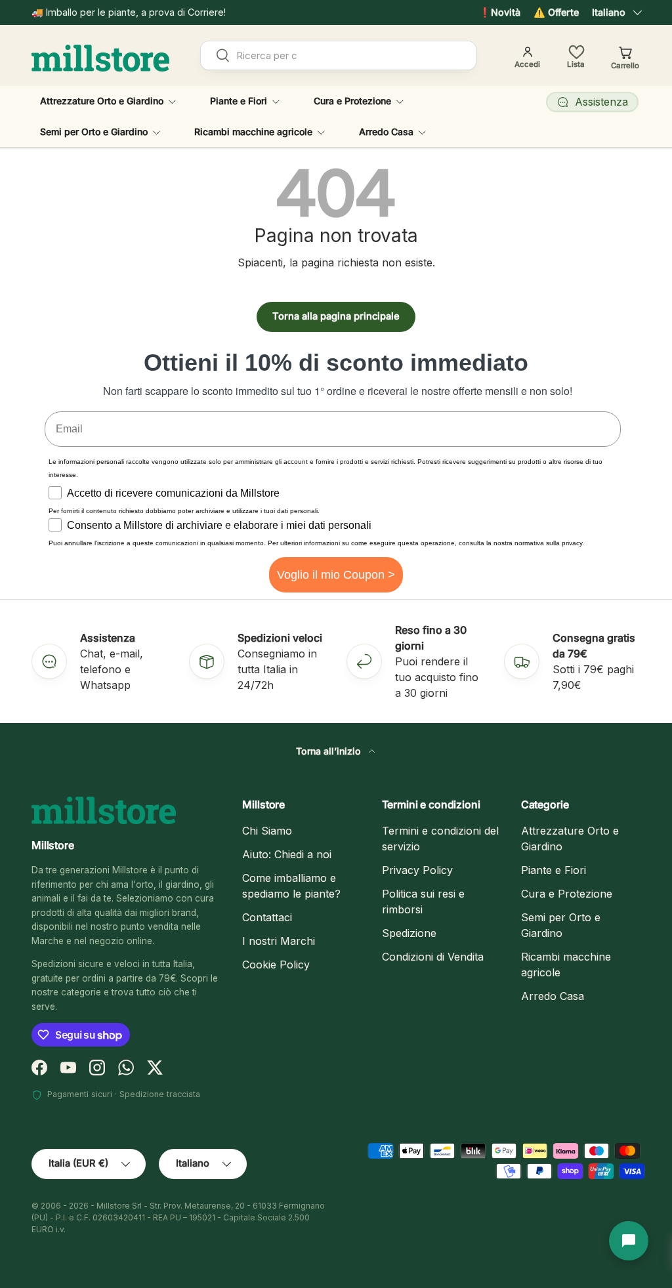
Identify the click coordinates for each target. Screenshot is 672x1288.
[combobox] (338, 55)
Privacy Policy (417, 870)
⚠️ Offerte (556, 12)
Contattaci (267, 917)
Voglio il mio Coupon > (336, 574)
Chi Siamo (267, 830)
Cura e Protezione (566, 893)
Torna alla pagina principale (336, 316)
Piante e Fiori (553, 870)
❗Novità (499, 12)
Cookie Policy (276, 964)
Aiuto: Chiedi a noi (286, 854)
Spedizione (409, 933)
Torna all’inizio (330, 751)
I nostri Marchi (278, 940)
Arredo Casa (552, 996)
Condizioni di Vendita (433, 956)
